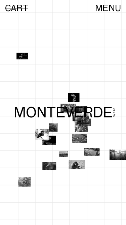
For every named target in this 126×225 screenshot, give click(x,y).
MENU (108, 8)
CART (16, 8)
